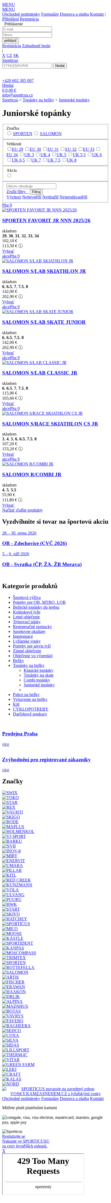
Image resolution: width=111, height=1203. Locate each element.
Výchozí (13, 197)
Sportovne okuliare (29, 631)
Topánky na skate (39, 675)
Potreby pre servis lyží (32, 646)
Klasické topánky (38, 670)
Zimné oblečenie (27, 651)
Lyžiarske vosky (27, 641)
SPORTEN (22, 133)
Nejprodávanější (73, 197)
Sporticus (10, 100)
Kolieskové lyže (26, 612)
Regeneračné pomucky (32, 626)
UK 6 (97, 154)
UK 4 (45, 154)
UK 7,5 (53, 160)
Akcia (11, 170)
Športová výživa (27, 597)
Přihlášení (10, 19)
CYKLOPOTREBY (30, 709)
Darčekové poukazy (30, 714)
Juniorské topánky (74, 100)
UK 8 (72, 160)
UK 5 (61, 154)
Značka (12, 128)
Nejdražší (50, 197)
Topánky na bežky (38, 100)
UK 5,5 (79, 154)
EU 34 (12, 154)
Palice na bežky (26, 694)
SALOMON (51, 133)
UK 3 (29, 154)
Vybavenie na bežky (30, 699)
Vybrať (8, 251)
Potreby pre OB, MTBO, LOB (39, 602)
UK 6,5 (18, 160)
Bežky (18, 660)
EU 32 (71, 149)
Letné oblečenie (26, 617)
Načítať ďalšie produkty (22, 510)
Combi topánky (37, 680)
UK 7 (36, 160)
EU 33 (88, 149)
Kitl (16, 704)
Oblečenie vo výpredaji (33, 655)
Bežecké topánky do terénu (36, 607)
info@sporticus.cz (17, 95)
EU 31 (53, 149)
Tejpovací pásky (27, 621)
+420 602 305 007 (18, 80)
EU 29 (17, 149)
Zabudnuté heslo (36, 45)
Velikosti (13, 144)
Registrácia (29, 19)
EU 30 (35, 149)
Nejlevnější (31, 197)
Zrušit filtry (17, 191)
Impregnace (23, 636)
